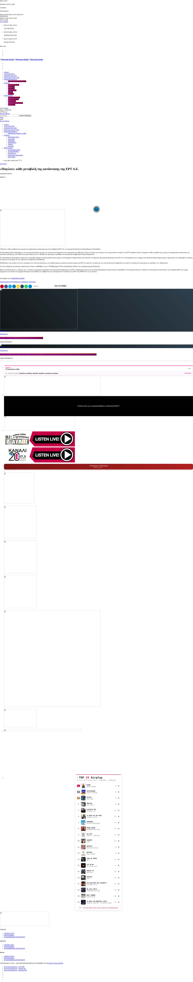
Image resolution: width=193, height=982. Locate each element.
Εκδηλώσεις (4, 334)
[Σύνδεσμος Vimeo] (21, 60)
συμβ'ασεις (24, 282)
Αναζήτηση (25, 115)
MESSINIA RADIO (17, 278)
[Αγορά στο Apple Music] (118, 785)
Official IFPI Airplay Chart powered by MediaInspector (100, 907)
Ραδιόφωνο (17, 282)
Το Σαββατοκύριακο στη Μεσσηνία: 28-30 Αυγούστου (21, 338)
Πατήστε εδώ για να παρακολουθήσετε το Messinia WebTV (99, 406)
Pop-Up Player (5, 113)
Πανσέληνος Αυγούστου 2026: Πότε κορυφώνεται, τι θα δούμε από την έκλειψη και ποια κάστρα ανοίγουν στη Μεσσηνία (48, 354)
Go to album (4, 22)
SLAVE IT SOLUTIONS (55, 963)
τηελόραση (32, 282)
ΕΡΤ (11, 282)
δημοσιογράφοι (5, 282)
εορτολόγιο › (188, 373)
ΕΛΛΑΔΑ (3, 164)
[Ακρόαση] (83, 786)
